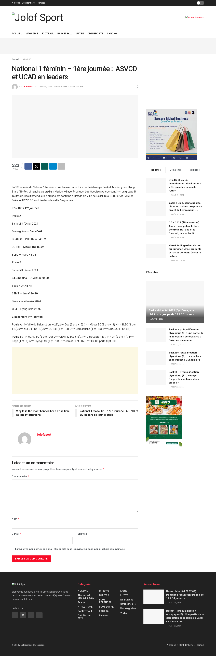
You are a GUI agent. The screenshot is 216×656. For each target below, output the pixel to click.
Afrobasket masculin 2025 (86, 596)
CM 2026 (104, 595)
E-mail (16, 533)
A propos (16, 3)
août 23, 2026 (176, 345)
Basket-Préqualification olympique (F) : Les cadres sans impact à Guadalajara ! (185, 356)
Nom (15, 518)
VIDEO (123, 612)
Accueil (17, 33)
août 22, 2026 (176, 364)
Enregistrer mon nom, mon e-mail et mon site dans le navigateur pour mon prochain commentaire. (70, 549)
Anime (81, 602)
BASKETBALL (64, 33)
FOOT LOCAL (106, 606)
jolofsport (28, 86)
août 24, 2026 (156, 319)
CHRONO (112, 33)
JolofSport (24, 645)
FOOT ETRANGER (105, 601)
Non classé (126, 599)
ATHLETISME (85, 606)
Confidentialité (28, 3)
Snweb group (38, 645)
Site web (82, 533)
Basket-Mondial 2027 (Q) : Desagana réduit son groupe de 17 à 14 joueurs (185, 595)
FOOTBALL (48, 33)
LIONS (123, 591)
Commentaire (21, 476)
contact (41, 3)
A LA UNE (26, 59)
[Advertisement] (108, 45)
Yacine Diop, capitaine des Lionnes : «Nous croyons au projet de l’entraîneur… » (185, 206)
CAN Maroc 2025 (84, 617)
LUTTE (80, 33)
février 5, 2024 (45, 86)
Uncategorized (128, 608)
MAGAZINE (31, 33)
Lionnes (103, 615)
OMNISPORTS (95, 33)
